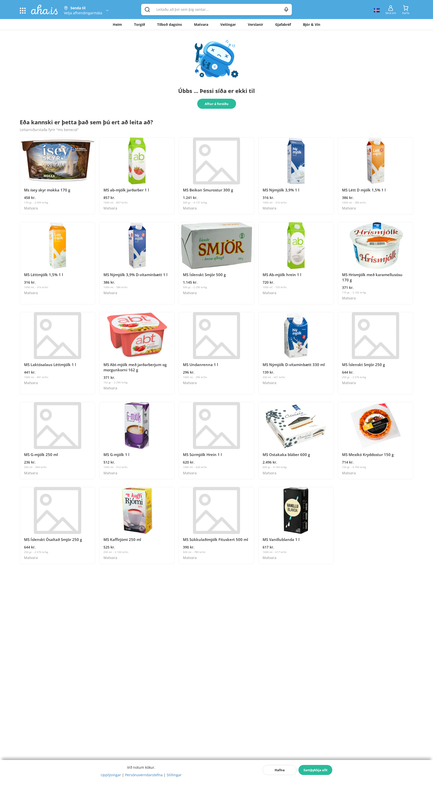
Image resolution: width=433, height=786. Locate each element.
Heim (117, 24)
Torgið (139, 24)
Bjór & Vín (311, 24)
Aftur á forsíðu (217, 103)
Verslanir (255, 24)
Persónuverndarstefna (144, 774)
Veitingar (228, 24)
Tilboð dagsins (169, 24)
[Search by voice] (286, 9)
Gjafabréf (283, 24)
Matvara (201, 24)
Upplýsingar (111, 774)
